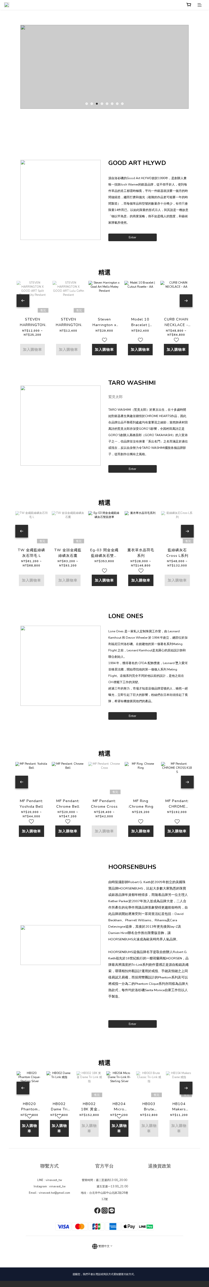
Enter (132, 237)
